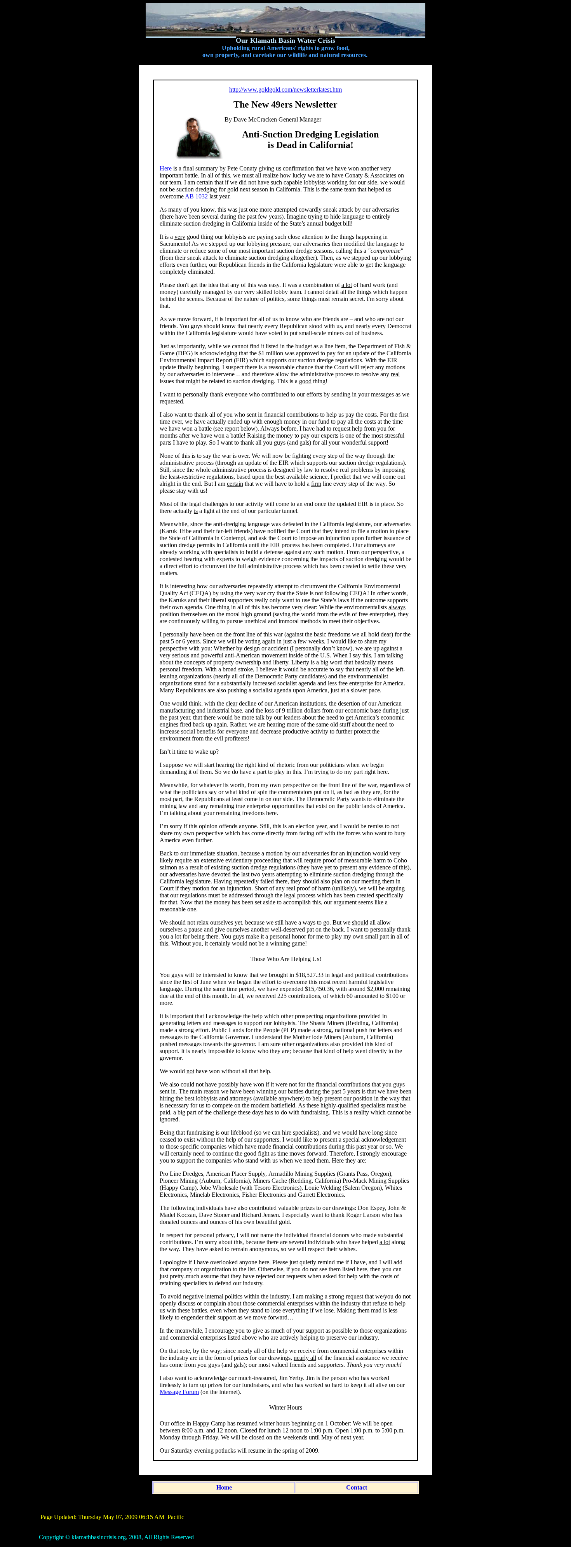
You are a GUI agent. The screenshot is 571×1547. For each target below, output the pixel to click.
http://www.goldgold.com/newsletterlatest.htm (285, 89)
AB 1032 (196, 196)
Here (166, 168)
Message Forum (179, 1392)
